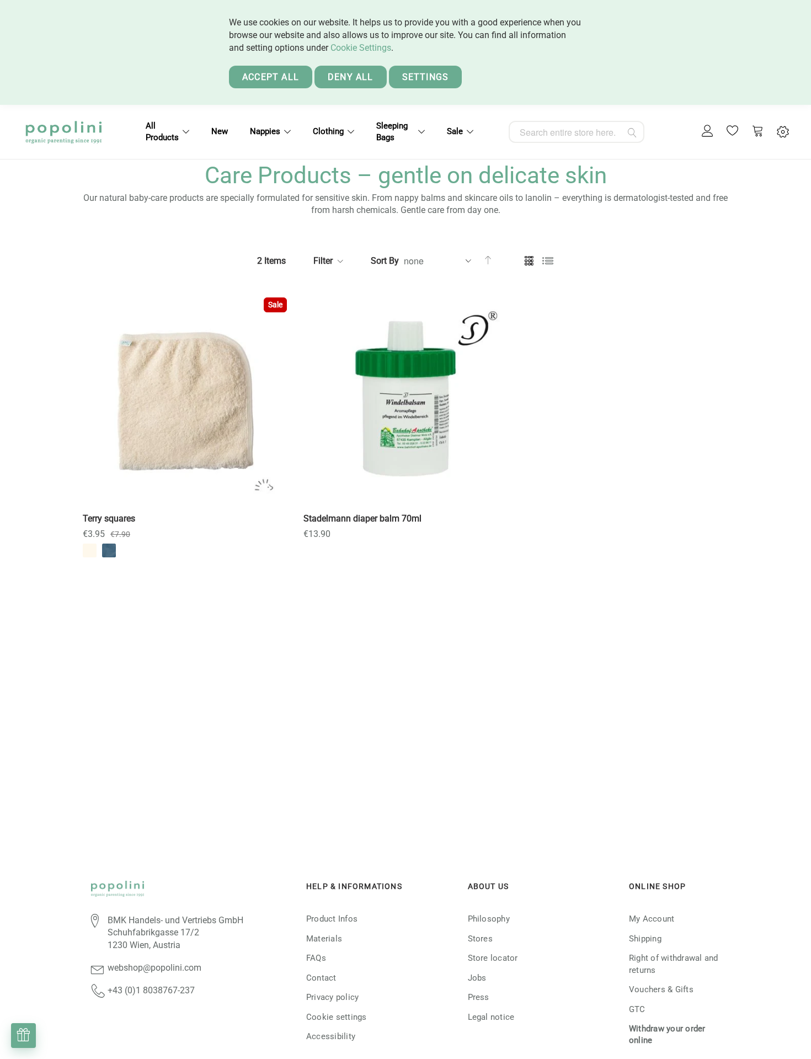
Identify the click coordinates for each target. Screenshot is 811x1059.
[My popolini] (708, 131)
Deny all (351, 77)
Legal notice (491, 1017)
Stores (480, 939)
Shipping (645, 939)
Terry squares (109, 518)
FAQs (316, 958)
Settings (425, 77)
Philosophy (489, 919)
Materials (324, 939)
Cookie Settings (360, 47)
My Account (651, 919)
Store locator (493, 958)
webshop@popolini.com (154, 967)
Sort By (385, 261)
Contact (321, 978)
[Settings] (783, 132)
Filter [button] (323, 261)
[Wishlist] (733, 132)
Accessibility (330, 1036)
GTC (637, 1009)
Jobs (477, 978)
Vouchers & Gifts (661, 989)
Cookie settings (336, 1017)
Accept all (270, 77)
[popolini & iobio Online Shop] (63, 132)
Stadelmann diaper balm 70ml (362, 518)
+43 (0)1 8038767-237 (151, 990)
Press (478, 997)
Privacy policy (332, 997)
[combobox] (576, 132)
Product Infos (332, 919)
